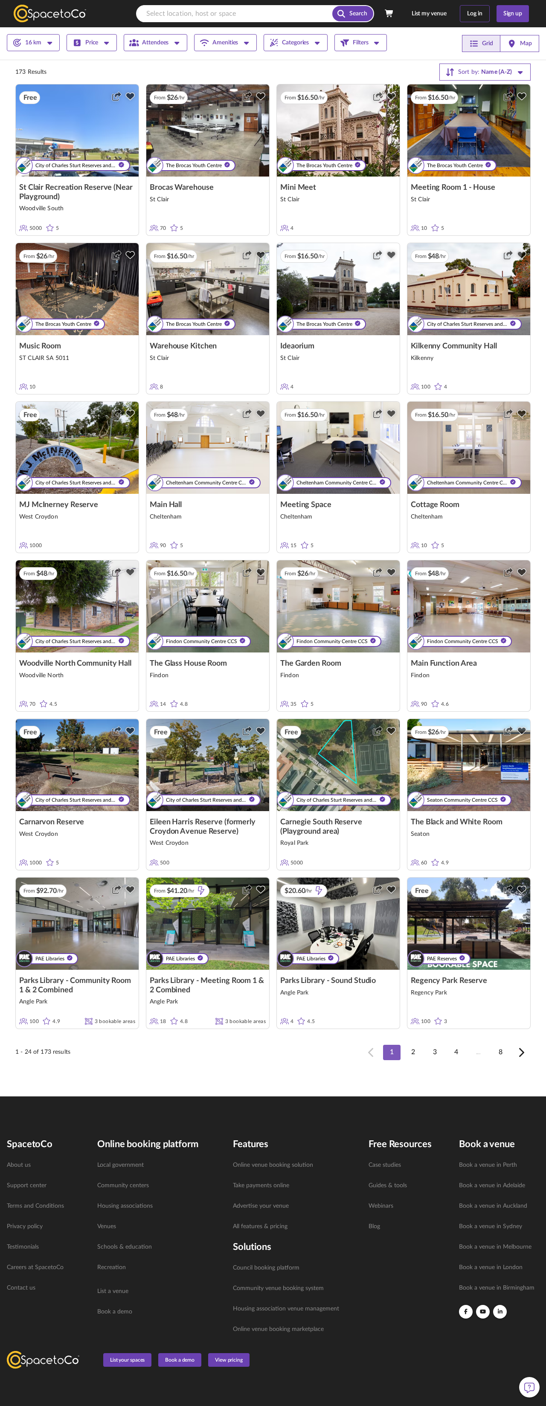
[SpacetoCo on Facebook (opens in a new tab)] (466, 1312)
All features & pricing (260, 1226)
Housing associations (125, 1206)
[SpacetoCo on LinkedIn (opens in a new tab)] (500, 1312)
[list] (47, 1226)
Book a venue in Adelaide (492, 1186)
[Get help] (529, 1387)
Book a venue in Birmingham (496, 1288)
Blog (374, 1226)
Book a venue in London (491, 1267)
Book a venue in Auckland (493, 1206)
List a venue (112, 1291)
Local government (120, 1165)
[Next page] (521, 1052)
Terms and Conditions (35, 1206)
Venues (106, 1226)
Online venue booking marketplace (278, 1329)
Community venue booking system (278, 1288)
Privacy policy (25, 1226)
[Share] (116, 96)
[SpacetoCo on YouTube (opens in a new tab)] (483, 1312)
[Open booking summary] (389, 14)
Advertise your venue (261, 1206)
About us (19, 1165)
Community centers (123, 1186)
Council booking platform (266, 1268)
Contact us (21, 1288)
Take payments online (261, 1186)
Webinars (381, 1206)
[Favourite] (130, 96)
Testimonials (23, 1247)
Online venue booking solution (273, 1165)
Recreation (111, 1267)
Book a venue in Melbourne (495, 1247)
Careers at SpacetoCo (35, 1267)
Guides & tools (388, 1186)
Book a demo (114, 1312)
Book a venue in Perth (488, 1165)
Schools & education (124, 1247)
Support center (26, 1186)
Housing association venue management (286, 1309)
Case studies (385, 1165)
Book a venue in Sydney (490, 1226)
